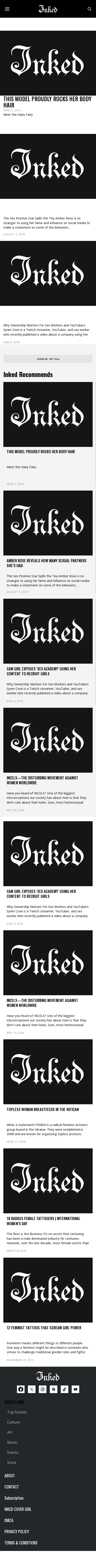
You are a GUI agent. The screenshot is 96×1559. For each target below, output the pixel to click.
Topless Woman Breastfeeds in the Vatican (43, 1109)
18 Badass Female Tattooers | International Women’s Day (43, 1221)
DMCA (8, 1520)
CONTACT (11, 1487)
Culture (13, 1422)
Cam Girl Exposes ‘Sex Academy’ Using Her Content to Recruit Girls (47, 316)
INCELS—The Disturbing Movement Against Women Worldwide (42, 780)
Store (11, 1462)
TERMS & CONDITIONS (21, 1543)
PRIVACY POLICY (16, 1531)
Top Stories (17, 1412)
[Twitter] (31, 1389)
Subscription (13, 1498)
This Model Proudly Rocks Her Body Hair (47, 101)
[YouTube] (75, 1389)
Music (12, 1442)
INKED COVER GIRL (18, 1509)
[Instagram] (42, 1389)
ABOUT (9, 1475)
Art (9, 1432)
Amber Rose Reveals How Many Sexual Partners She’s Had (40, 209)
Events (13, 1452)
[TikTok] (64, 1389)
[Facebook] (21, 1389)
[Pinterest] (53, 1389)
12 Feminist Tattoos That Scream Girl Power (44, 1327)
